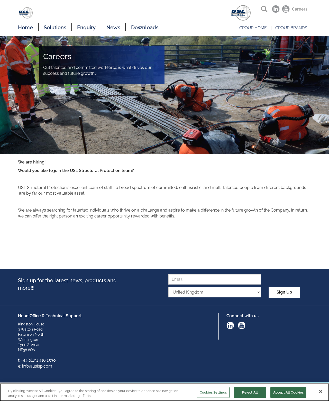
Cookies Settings (213, 392)
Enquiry (86, 27)
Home (25, 27)
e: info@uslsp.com (35, 366)
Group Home (253, 27)
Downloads (145, 27)
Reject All (250, 392)
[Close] (320, 391)
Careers (299, 9)
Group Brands (291, 27)
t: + (20, 360)
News (113, 27)
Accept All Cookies (288, 392)
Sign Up (284, 292)
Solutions (55, 27)
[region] (164, 392)
